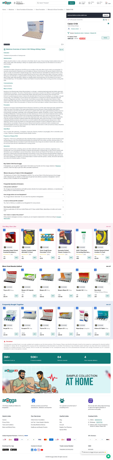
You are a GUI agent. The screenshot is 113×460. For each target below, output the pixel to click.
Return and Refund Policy (8, 427)
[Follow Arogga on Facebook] (35, 450)
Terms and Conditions (7, 424)
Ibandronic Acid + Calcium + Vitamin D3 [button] (85, 33)
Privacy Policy (6, 422)
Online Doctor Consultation (38, 419)
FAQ (61, 422)
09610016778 (98, 419)
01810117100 (99, 422)
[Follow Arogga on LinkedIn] (32, 450)
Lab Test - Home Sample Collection (40, 422)
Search (72, 3)
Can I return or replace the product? (14, 214)
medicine (58, 166)
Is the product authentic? (10, 186)
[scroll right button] (109, 244)
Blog (61, 419)
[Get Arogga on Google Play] (5, 450)
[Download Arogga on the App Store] (13, 450)
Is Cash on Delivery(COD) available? (13, 200)
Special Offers (63, 429)
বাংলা (62, 49)
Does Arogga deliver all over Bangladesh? (15, 194)
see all (108, 226)
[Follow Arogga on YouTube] (42, 450)
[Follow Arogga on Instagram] (38, 450)
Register (106, 15)
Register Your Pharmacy (66, 427)
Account (62, 424)
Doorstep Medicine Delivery (38, 424)
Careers (4, 419)
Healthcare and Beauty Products (39, 427)
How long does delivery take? (12, 207)
